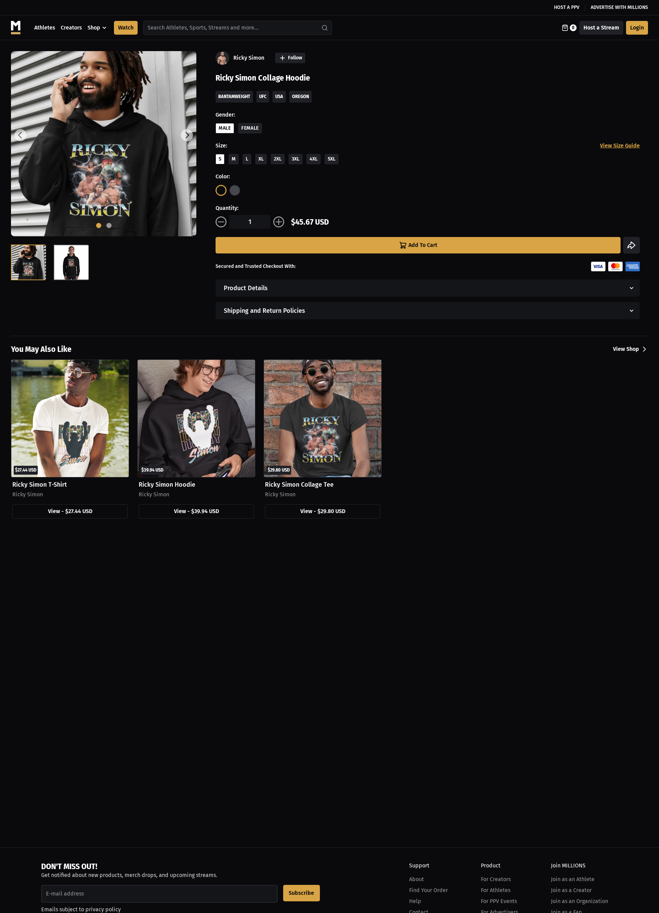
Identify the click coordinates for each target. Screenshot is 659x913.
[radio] (221, 190)
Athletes (44, 27)
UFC (262, 96)
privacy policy (103, 909)
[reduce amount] (221, 221)
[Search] (325, 28)
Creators (71, 27)
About (416, 879)
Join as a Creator (571, 890)
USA (279, 96)
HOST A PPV (566, 7)
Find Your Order (428, 890)
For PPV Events (499, 901)
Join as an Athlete (572, 879)
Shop (94, 27)
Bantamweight (234, 96)
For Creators (496, 879)
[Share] (631, 245)
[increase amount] (278, 221)
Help (415, 901)
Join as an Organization (579, 901)
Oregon (300, 96)
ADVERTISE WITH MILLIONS (619, 7)
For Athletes (495, 890)
